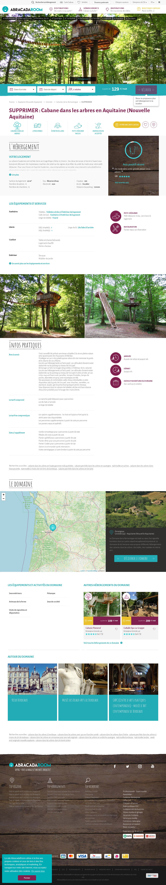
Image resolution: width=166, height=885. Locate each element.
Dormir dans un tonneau (57, 809)
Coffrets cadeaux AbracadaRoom (98, 824)
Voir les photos (83, 79)
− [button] (3, 498)
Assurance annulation (131, 824)
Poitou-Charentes (92, 797)
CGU (63, 869)
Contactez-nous (146, 869)
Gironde (49, 102)
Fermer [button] (27, 878)
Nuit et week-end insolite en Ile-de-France (26, 806)
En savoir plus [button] (38, 871)
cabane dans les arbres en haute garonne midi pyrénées (50, 466)
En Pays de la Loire (16, 803)
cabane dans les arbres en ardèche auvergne (97, 737)
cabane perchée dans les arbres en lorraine (75, 469)
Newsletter (127, 794)
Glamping (89, 794)
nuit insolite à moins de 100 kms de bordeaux (39, 469)
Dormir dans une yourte (56, 806)
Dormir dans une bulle (56, 797)
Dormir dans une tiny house (58, 800)
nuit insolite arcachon (120, 466)
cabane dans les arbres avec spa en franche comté (78, 735)
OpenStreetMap (92, 571)
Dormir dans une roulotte (57, 803)
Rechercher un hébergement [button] (46, 2)
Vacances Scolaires (130, 815)
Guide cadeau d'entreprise (95, 821)
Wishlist (84, 2)
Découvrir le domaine (136, 558)
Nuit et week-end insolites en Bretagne (24, 794)
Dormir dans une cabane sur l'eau (60, 794)
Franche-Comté (91, 791)
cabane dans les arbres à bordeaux (42, 735)
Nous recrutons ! (129, 827)
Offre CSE (127, 800)
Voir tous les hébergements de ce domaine (101, 643)
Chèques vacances (122, 2)
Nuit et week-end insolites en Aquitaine (24, 791)
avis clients (105, 880)
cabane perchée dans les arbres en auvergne (93, 466)
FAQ (135, 869)
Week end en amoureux (94, 806)
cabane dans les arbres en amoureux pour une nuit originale (53, 737)
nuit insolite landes (141, 737)
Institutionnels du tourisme (133, 809)
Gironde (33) (120, 534)
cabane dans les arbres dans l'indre (114, 735)
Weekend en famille (93, 809)
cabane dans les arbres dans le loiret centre (53, 740)
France (12, 102)
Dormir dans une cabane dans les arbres (63, 791)
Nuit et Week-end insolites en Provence (25, 800)
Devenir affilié (90, 869)
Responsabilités (74, 869)
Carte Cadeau (68, 2)
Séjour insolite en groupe (133, 812)
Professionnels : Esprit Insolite (135, 791)
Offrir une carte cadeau (129, 125)
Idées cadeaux (91, 812)
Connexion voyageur (122, 869)
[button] (159, 2)
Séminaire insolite (130, 818)
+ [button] (3, 494)
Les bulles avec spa (92, 803)
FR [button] (152, 2)
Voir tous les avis (122, 183)
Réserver (146, 89)
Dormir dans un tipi (54, 812)
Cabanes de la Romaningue (67, 102)
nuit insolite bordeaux (124, 737)
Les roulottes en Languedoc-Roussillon (100, 800)
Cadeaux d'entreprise (131, 797)
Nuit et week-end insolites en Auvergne (24, 797)
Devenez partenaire (101, 2)
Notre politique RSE (131, 806)
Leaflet (82, 571)
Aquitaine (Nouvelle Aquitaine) (30, 102)
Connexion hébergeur (131, 821)
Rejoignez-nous (104, 869)
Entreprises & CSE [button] (139, 2)
